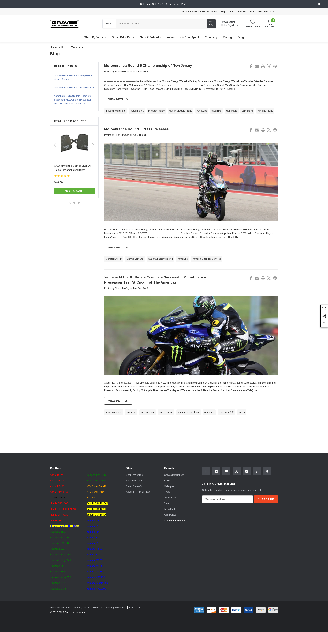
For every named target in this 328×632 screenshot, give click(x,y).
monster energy (156, 110)
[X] (269, 66)
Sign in (232, 25)
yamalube (202, 110)
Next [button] (93, 145)
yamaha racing (265, 110)
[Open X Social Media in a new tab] (237, 471)
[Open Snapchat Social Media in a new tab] (267, 471)
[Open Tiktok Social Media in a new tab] (247, 471)
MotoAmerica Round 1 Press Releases (136, 129)
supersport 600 (226, 412)
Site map (97, 607)
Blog (252, 11)
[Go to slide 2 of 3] (74, 203)
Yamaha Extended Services (206, 259)
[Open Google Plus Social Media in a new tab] (257, 471)
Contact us (134, 607)
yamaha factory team (188, 412)
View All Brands (175, 520)
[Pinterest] (275, 66)
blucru (242, 412)
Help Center (227, 11)
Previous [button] (55, 145)
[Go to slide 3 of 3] (79, 203)
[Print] (263, 66)
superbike (216, 110)
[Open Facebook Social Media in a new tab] (206, 471)
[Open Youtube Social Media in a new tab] (226, 471)
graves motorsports (115, 110)
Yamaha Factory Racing (160, 259)
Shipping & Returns (115, 607)
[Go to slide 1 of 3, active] (70, 203)
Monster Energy (114, 259)
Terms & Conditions (60, 607)
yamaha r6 (247, 110)
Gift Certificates (266, 11)
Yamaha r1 (231, 110)
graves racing (166, 412)
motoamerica (137, 110)
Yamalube (182, 259)
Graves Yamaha (134, 259)
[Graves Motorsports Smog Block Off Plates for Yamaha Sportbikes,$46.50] (74, 143)
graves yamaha (114, 412)
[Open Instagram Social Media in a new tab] (216, 471)
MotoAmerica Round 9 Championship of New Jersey (148, 66)
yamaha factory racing (180, 110)
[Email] (257, 66)
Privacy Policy (81, 607)
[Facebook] (251, 66)
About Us (241, 11)
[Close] (319, 4)
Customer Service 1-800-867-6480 (199, 11)
